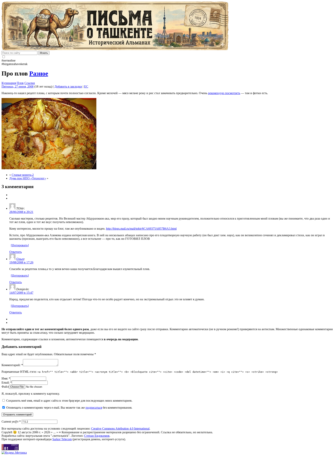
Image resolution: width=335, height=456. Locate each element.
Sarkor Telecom (62, 439)
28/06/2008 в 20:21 (21, 212)
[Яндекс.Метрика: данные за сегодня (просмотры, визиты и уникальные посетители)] (14, 452)
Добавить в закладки (68, 86)
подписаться (93, 407)
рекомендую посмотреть (224, 93)
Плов (20, 83)
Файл (5, 386)
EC (86, 86)
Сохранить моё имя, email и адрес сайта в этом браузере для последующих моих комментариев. (69, 400)
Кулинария (9, 83)
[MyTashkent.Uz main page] (167, 26)
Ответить (15, 252)
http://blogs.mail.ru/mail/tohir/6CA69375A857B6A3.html (141, 228)
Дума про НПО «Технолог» (27, 178)
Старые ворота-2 (23, 174)
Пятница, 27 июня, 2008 (18, 86)
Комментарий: (12, 365)
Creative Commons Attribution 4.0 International (120, 428)
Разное (38, 73)
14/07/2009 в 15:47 (21, 292)
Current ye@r (11, 421)
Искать (44, 52)
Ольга (20, 259)
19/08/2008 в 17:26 (21, 262)
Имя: (6, 378)
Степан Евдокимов (97, 435)
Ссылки (29, 83)
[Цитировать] (20, 245)
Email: (7, 382)
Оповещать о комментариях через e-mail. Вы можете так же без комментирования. (68, 407)
